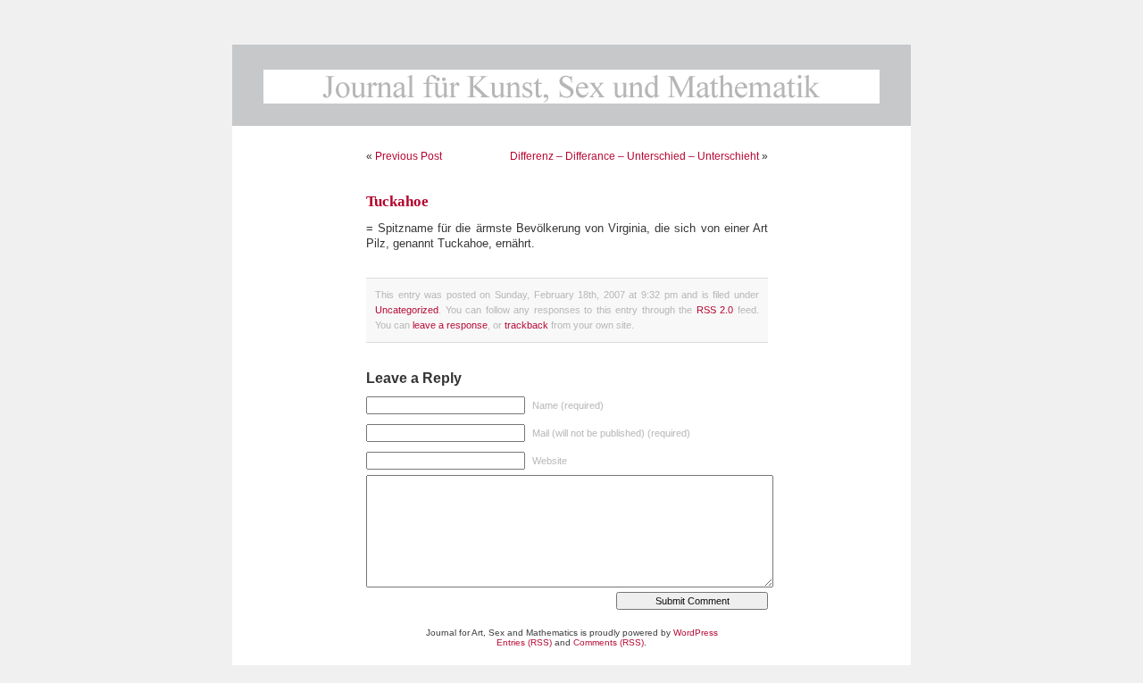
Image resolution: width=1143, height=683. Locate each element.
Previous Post (408, 156)
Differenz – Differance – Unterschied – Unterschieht (634, 156)
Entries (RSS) (524, 642)
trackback (526, 325)
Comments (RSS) (608, 642)
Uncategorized (406, 309)
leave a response (450, 325)
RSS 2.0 (715, 309)
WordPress (695, 632)
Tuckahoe (397, 201)
